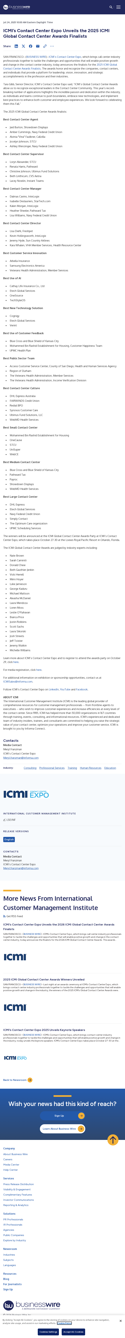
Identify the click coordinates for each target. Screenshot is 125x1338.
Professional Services (52, 768)
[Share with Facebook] (30, 46)
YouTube (65, 689)
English (9, 839)
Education (110, 768)
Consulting (30, 768)
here (16, 662)
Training (72, 768)
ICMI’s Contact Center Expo (65, 56)
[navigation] (118, 7)
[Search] (111, 7)
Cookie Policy (64, 1323)
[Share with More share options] (52, 46)
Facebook (82, 689)
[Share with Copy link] (45, 46)
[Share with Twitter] (23, 46)
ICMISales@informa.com (17, 681)
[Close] (121, 1320)
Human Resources (90, 768)
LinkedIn (54, 689)
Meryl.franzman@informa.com (21, 757)
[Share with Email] (37, 46)
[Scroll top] (112, 1139)
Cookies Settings (48, 1331)
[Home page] (16, 7)
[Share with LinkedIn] (16, 46)
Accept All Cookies (73, 1331)
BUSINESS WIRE (36, 56)
